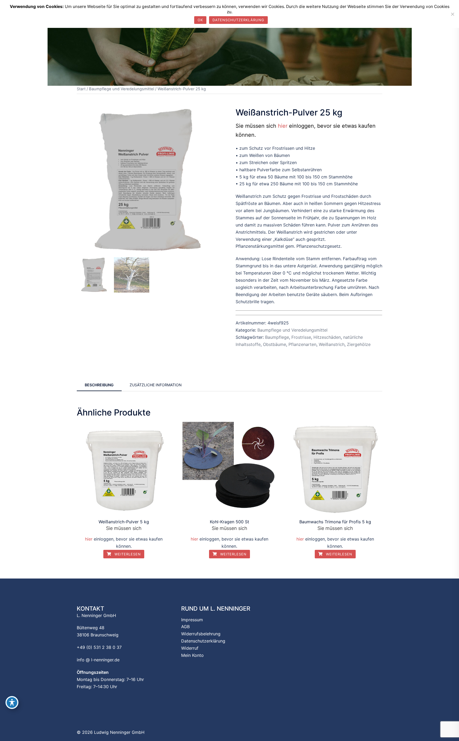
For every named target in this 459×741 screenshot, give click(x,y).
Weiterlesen (127, 554)
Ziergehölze (359, 344)
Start (81, 89)
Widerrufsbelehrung (200, 633)
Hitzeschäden (327, 337)
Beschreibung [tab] (99, 385)
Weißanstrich (332, 344)
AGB (185, 626)
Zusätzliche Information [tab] (156, 385)
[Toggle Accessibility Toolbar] (12, 702)
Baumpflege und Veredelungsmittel (121, 89)
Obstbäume (274, 344)
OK (200, 20)
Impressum (192, 619)
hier (282, 126)
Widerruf (189, 648)
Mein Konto (192, 655)
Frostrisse (301, 337)
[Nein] (452, 14)
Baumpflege (277, 337)
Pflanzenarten (302, 344)
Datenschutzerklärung (203, 641)
